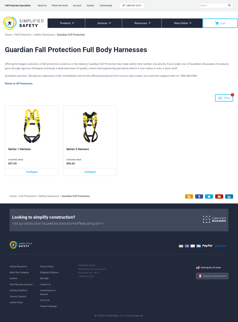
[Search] (229, 5)
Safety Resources (18, 266)
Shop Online (181, 23)
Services (103, 23)
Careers (13, 278)
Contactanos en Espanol (47, 292)
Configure (31, 171)
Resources (141, 23)
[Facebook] (199, 196)
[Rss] (189, 196)
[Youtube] (219, 196)
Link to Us (45, 300)
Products (65, 23)
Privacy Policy (46, 266)
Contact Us (45, 284)
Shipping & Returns (49, 272)
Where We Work (60, 5)
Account (77, 5)
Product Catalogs (48, 306)
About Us (42, 5)
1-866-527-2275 (133, 5)
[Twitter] (209, 196)
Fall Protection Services (21, 284)
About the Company (19, 272)
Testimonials (105, 5)
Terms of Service (18, 296)
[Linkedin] (229, 196)
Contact (90, 5)
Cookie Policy (16, 302)
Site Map (44, 278)
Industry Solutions (18, 290)
